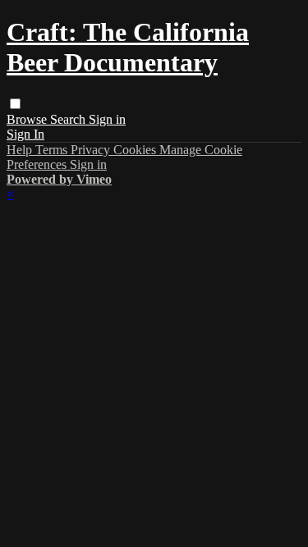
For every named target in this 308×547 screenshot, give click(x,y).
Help (21, 150)
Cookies (136, 150)
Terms (53, 150)
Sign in (107, 119)
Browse (28, 119)
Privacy (92, 150)
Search (69, 119)
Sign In (25, 134)
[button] (15, 103)
